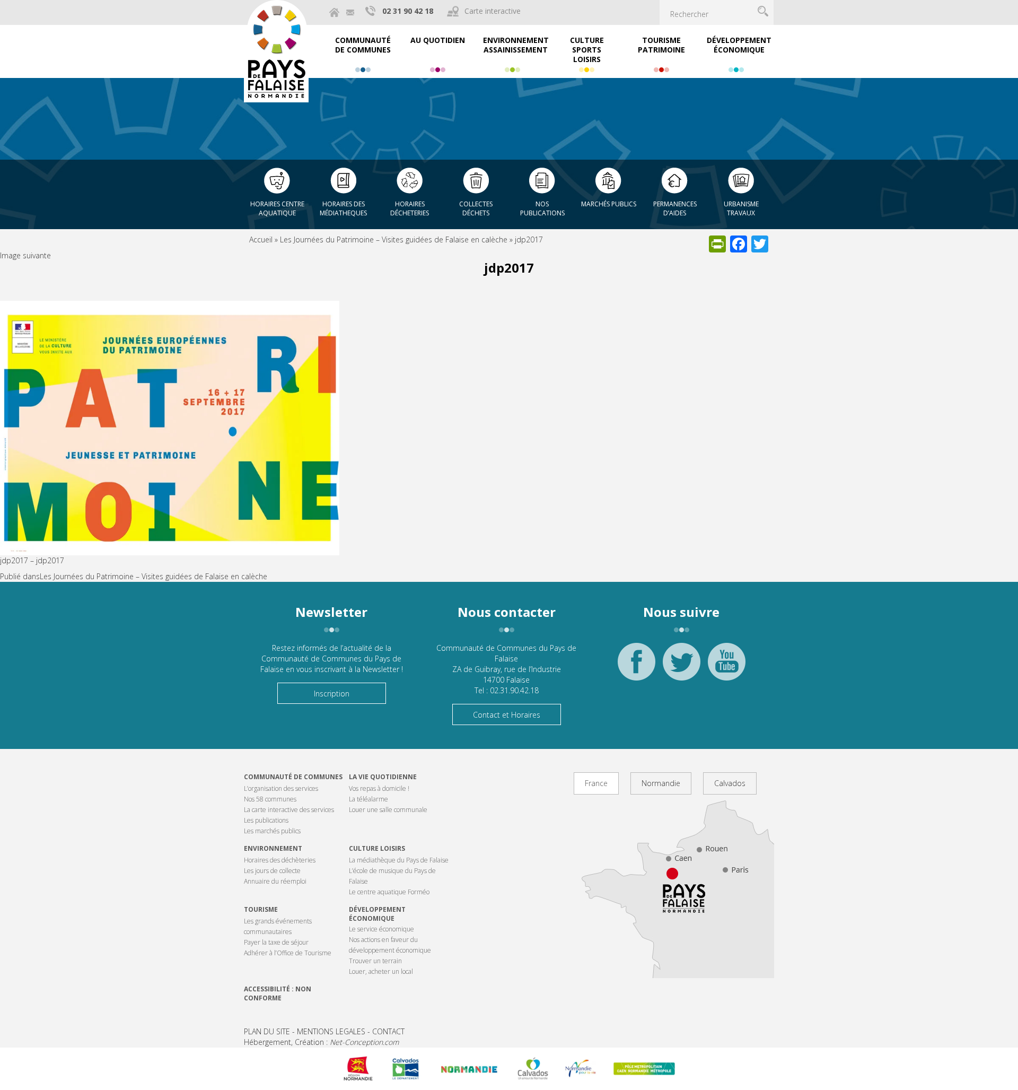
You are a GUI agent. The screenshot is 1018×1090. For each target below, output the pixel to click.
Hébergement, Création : (321, 1042)
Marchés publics (608, 203)
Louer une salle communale (388, 809)
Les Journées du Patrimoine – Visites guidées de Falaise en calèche (393, 239)
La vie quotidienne (383, 776)
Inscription (331, 693)
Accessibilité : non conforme (277, 993)
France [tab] (596, 783)
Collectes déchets (476, 208)
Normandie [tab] (661, 783)
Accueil (261, 239)
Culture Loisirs (377, 848)
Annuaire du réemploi (275, 881)
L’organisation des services (281, 788)
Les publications (266, 820)
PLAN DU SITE (267, 1031)
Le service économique (381, 929)
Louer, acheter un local (381, 971)
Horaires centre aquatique (277, 208)
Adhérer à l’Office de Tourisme (287, 952)
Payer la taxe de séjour (276, 942)
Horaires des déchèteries (279, 860)
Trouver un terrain (375, 960)
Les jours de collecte (272, 870)
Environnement (273, 848)
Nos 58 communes (270, 799)
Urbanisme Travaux (741, 208)
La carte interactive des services (289, 809)
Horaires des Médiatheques (343, 208)
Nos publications (542, 208)
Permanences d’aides (675, 208)
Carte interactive (492, 11)
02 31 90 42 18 (407, 11)
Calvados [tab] (729, 783)
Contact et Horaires (506, 715)
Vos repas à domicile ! (379, 788)
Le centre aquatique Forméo (389, 891)
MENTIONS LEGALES (331, 1031)
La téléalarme (368, 799)
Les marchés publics (272, 830)
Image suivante (25, 255)
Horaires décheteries (409, 208)
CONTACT (388, 1031)
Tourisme (261, 909)
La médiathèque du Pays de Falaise (399, 860)
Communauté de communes (293, 776)
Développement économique (377, 914)
